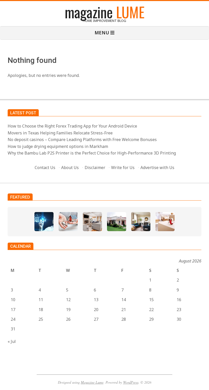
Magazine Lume (92, 382)
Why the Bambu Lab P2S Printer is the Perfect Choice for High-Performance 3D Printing (92, 153)
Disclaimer (95, 167)
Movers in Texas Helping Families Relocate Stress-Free (60, 133)
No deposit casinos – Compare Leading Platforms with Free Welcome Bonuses (82, 139)
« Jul (12, 341)
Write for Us (123, 167)
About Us (70, 167)
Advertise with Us (157, 167)
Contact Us (45, 167)
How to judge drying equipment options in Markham (58, 146)
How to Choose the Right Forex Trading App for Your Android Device (72, 126)
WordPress (130, 382)
